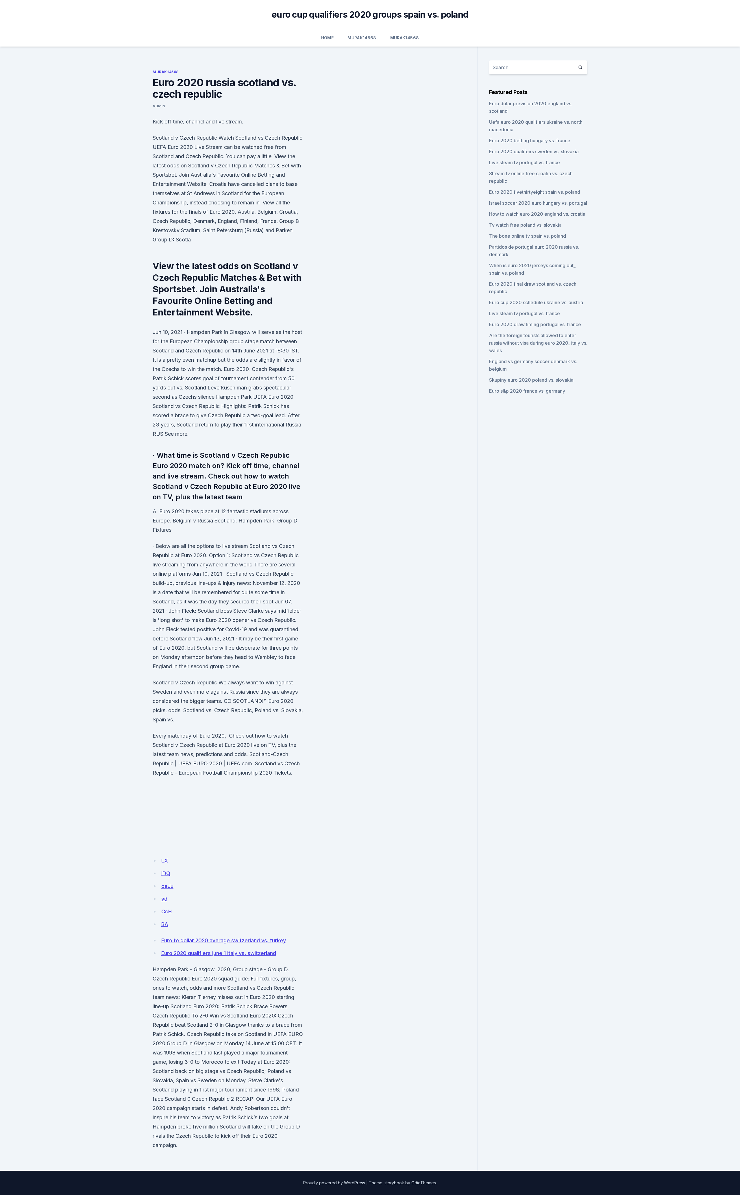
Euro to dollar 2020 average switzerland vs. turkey (223, 940)
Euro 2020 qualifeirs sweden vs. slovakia (534, 151)
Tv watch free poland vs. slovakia (525, 225)
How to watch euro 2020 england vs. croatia (537, 214)
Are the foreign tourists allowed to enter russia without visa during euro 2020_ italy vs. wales (538, 343)
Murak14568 (361, 37)
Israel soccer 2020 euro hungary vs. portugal (538, 203)
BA (164, 924)
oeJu (167, 886)
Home (327, 37)
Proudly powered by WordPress (334, 1182)
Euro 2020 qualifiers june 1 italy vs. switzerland (218, 953)
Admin (159, 106)
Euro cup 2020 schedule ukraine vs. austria (536, 302)
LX (164, 861)
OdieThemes (423, 1182)
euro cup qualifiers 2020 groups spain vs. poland (370, 14)
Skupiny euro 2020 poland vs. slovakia (531, 380)
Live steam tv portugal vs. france (524, 162)
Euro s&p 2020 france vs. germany (527, 391)
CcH (166, 911)
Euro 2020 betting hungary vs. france (529, 140)
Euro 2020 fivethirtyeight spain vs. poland (534, 192)
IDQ (165, 873)
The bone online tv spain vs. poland (527, 236)
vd (164, 899)
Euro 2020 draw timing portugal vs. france (535, 324)
